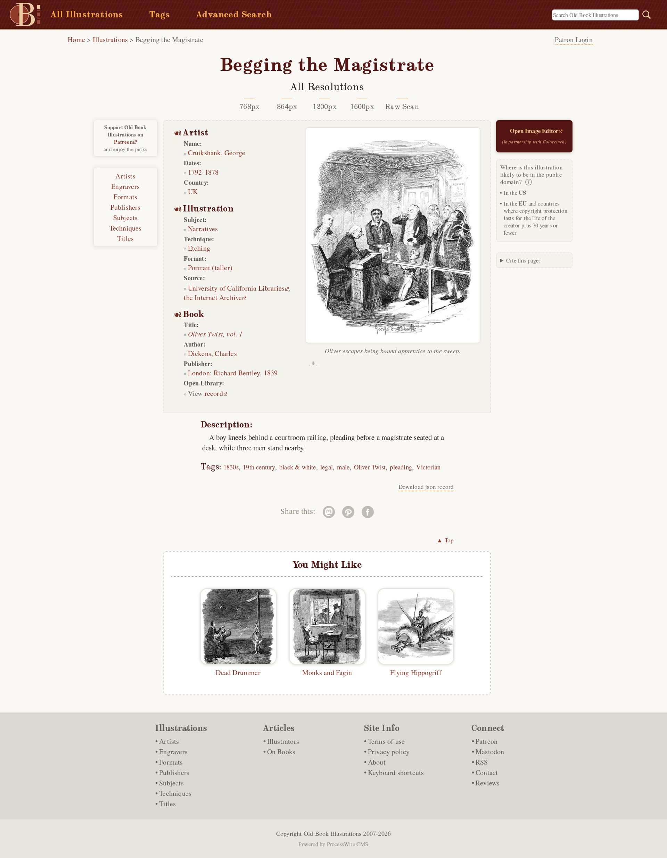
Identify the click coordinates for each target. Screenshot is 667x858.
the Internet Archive (213, 297)
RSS (482, 762)
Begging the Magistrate (169, 39)
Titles (125, 238)
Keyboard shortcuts (396, 772)
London (199, 372)
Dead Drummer (238, 672)
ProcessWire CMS (348, 844)
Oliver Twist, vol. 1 (215, 333)
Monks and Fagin (327, 672)
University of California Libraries (236, 288)
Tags (159, 14)
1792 (195, 172)
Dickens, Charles (212, 353)
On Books (281, 751)
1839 (271, 372)
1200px (325, 106)
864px (287, 106)
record (214, 393)
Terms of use (386, 741)
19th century (259, 467)
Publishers (125, 207)
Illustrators (283, 741)
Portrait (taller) (210, 267)
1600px (362, 106)
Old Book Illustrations (332, 833)
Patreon (123, 141)
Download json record (426, 487)
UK (193, 191)
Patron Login (573, 39)
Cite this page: (523, 260)
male (343, 467)
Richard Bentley (237, 372)
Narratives (203, 228)
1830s (231, 467)
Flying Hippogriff (416, 672)
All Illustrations (86, 14)
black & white (297, 467)
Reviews (488, 783)
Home (76, 39)
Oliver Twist (370, 467)
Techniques (125, 228)
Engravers (125, 186)
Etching (199, 248)
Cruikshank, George (217, 152)
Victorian (428, 467)
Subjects (125, 217)
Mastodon (490, 751)
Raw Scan (402, 106)
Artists (125, 176)
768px (249, 106)
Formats (125, 196)
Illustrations (110, 39)
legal (326, 467)
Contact (487, 772)
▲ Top (445, 540)
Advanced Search (234, 14)
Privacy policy (389, 751)
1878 (212, 172)
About (377, 762)
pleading (401, 467)
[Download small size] (313, 363)
